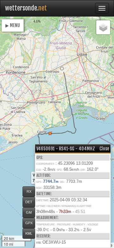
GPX (29, 223)
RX (29, 191)
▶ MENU (12, 25)
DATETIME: (44, 193)
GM (29, 212)
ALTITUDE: (43, 175)
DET (28, 202)
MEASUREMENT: (47, 217)
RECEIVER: (43, 236)
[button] (62, 68)
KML (28, 233)
